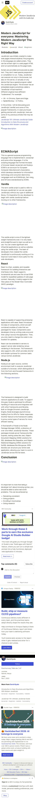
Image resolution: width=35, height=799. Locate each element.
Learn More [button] (7, 648)
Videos (28, 769)
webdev (5, 47)
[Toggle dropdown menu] (32, 508)
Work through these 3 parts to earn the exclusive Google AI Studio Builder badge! (17, 534)
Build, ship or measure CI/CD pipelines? (14, 613)
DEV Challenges (13, 769)
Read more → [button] (7, 556)
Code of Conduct (12, 582)
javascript (13, 47)
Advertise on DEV (9, 774)
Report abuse (24, 582)
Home (5, 769)
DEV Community (7, 763)
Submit (7, 577)
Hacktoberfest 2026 (8, 744)
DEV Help (24, 772)
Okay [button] (5, 795)
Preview (17, 577)
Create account (27, 2)
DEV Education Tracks (13, 772)
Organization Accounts (23, 774)
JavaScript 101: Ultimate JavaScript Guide (17, 120)
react (20, 47)
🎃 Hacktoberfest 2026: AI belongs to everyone (15, 732)
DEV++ (22, 769)
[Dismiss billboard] (32, 778)
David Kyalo (10, 22)
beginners (28, 47)
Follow (17, 664)
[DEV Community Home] (7, 2)
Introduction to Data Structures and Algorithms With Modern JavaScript (17, 691)
